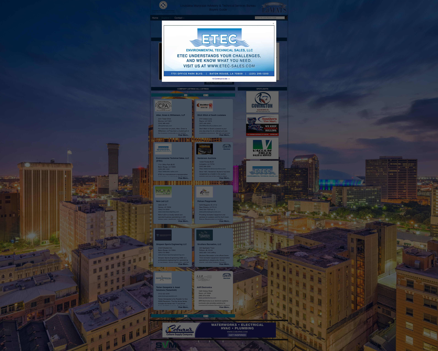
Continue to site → (221, 78)
